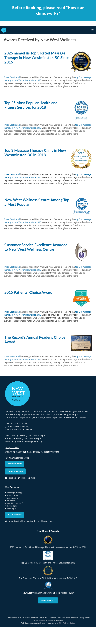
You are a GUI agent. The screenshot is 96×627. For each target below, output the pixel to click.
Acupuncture (12, 498)
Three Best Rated (12, 77)
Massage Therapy (14, 493)
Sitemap (42, 620)
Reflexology (12, 506)
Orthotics (11, 500)
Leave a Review (15, 471)
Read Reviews (15, 463)
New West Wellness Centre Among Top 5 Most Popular (48, 592)
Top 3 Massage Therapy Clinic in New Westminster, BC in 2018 (48, 578)
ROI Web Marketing (67, 623)
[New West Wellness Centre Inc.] (3, 30)
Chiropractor (12, 495)
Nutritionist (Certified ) (16, 503)
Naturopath (12, 508)
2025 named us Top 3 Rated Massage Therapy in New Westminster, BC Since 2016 (36, 57)
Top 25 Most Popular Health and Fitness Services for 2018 (48, 562)
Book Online (15, 514)
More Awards (48, 600)
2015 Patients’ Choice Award (28, 293)
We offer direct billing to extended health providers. (29, 521)
